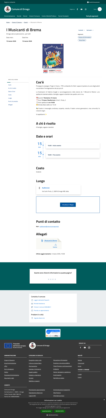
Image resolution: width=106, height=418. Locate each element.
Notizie (80, 360)
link (69, 407)
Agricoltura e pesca (58, 378)
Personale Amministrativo (11, 375)
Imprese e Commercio (35, 369)
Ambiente (56, 369)
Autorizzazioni (57, 375)
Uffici (5, 366)
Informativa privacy (58, 396)
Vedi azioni (89, 30)
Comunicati (81, 363)
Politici (6, 372)
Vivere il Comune (17, 22)
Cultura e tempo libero (35, 363)
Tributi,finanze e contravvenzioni (62, 366)
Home (8, 22)
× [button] (104, 399)
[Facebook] (76, 9)
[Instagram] (85, 9)
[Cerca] (100, 9)
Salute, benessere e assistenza (62, 372)
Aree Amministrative (10, 363)
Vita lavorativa (33, 366)
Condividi (80, 30)
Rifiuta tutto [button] (60, 411)
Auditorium (46, 188)
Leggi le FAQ (32, 396)
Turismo (31, 378)
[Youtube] (80, 9)
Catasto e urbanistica (35, 375)
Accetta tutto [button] (46, 411)
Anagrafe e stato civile (35, 360)
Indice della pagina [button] (13, 79)
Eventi (26, 22)
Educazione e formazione (60, 360)
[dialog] (53, 408)
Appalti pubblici (33, 372)
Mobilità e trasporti (34, 381)
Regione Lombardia (9, 2)
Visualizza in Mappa (68, 205)
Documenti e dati (9, 378)
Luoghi (80, 374)
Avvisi (79, 366)
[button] (53, 415)
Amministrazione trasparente (61, 390)
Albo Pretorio (57, 393)
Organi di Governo (9, 360)
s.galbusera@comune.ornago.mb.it (49, 226)
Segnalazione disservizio (35, 393)
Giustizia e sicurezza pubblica (61, 363)
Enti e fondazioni (9, 369)
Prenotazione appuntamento (37, 390)
